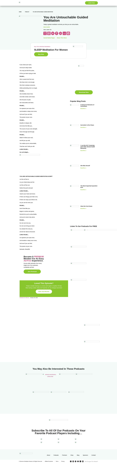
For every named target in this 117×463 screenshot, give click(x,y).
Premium (64, 455)
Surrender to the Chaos (87, 125)
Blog (78, 455)
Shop (71, 455)
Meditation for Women (24, 297)
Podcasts (56, 455)
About (48, 455)
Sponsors (85, 455)
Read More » (83, 108)
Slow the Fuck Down (86, 206)
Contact (93, 455)
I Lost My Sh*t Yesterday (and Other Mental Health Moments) (87, 147)
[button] (84, 92)
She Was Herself (85, 165)
